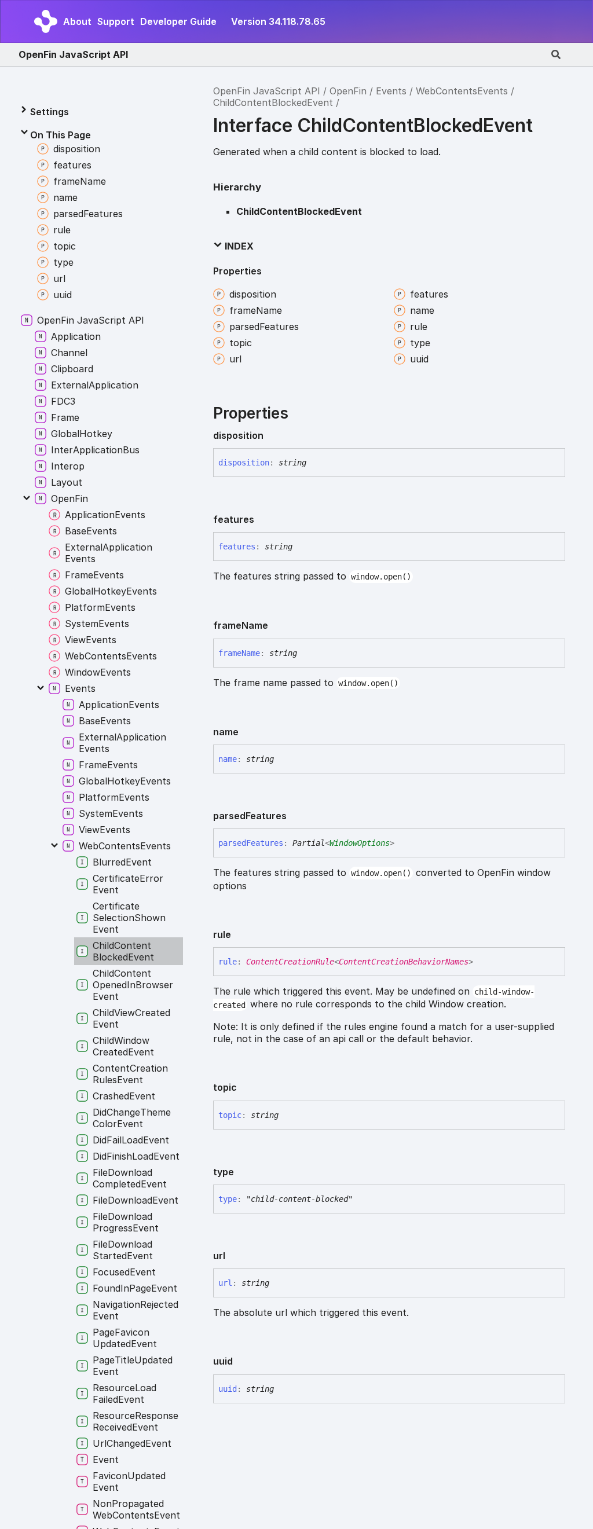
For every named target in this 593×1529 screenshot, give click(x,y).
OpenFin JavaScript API (73, 54)
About (77, 21)
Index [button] (238, 246)
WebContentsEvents (462, 91)
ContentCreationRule (290, 961)
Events (391, 91)
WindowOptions (360, 843)
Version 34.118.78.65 (278, 21)
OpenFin (348, 91)
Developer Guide (178, 21)
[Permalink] (272, 435)
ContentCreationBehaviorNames (403, 961)
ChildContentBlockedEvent (273, 102)
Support (115, 21)
